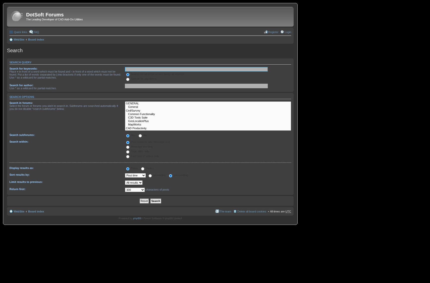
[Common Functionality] (208, 114)
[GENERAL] (208, 103)
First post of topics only (144, 156)
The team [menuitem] (225, 211)
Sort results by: (19, 174)
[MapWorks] (208, 124)
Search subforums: (22, 134)
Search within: (18, 141)
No (145, 135)
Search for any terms (143, 78)
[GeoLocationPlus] (208, 121)
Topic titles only (139, 151)
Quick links (20, 32)
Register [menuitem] (273, 32)
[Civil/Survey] (208, 111)
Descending (180, 175)
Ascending (159, 175)
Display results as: (21, 167)
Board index (36, 39)
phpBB (137, 218)
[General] (208, 107)
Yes (132, 135)
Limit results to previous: (26, 181)
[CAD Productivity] (208, 128)
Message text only (141, 146)
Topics (149, 168)
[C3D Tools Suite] (208, 118)
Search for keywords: (23, 68)
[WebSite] (17, 16)
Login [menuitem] (288, 32)
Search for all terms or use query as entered (157, 74)
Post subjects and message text (150, 141)
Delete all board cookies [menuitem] (251, 211)
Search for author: (21, 85)
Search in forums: (21, 102)
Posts (134, 168)
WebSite (19, 39)
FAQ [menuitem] (36, 32)
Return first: (17, 189)
